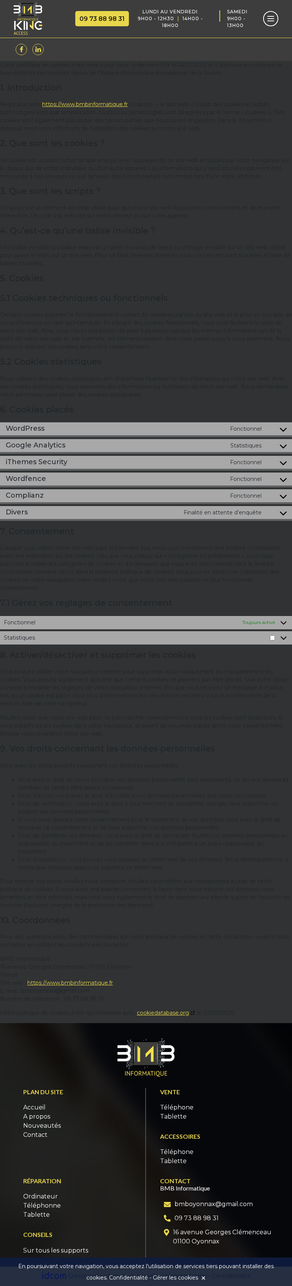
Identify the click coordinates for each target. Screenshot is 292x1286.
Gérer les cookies (175, 1277)
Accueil (34, 1107)
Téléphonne (42, 1205)
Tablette (173, 1116)
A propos (36, 1116)
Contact (35, 1134)
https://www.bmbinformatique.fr (85, 104)
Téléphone (177, 1107)
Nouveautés (42, 1125)
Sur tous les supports (55, 1250)
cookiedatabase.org (163, 1012)
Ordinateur (40, 1196)
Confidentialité (128, 1277)
